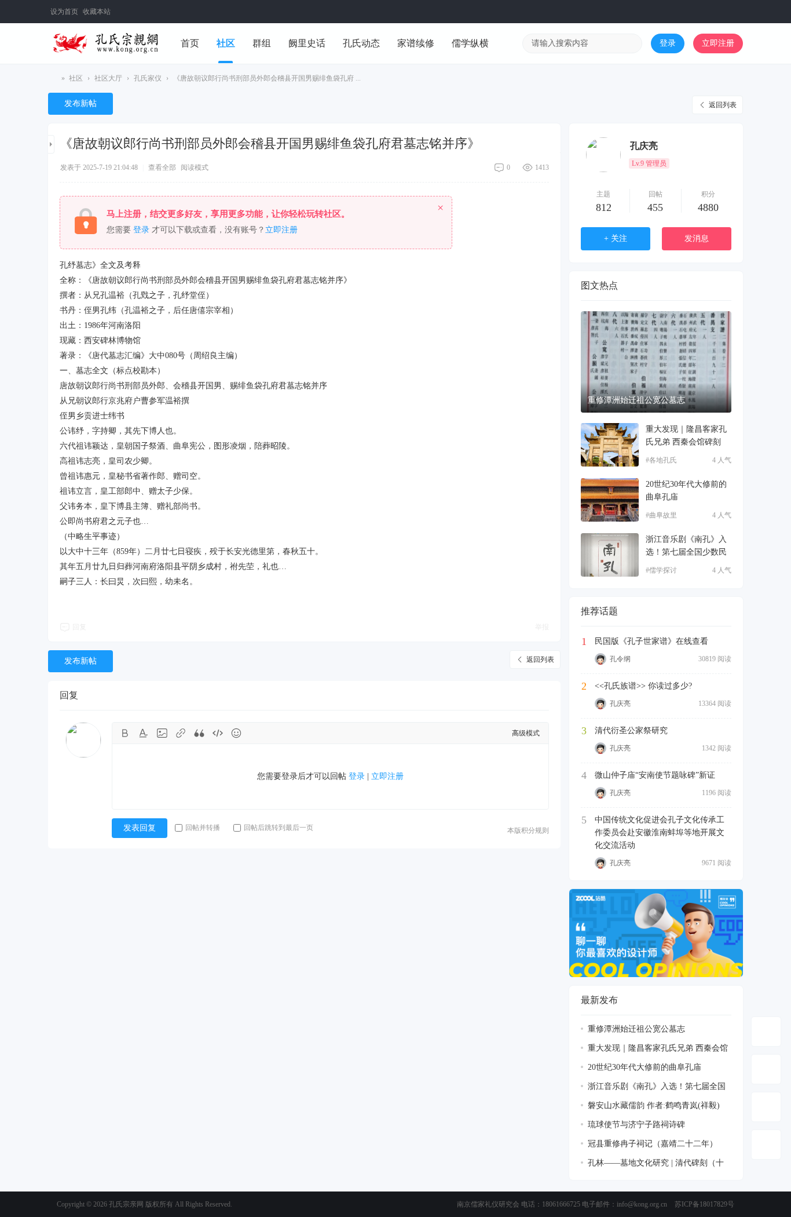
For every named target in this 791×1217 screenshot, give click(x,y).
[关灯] (766, 1031)
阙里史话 (306, 43)
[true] (629, 43)
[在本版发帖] (766, 1069)
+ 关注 (615, 238)
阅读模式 (194, 167)
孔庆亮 (644, 146)
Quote (199, 733)
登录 (668, 43)
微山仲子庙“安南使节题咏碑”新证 (655, 775)
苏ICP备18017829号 (704, 1204)
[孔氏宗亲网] (105, 43)
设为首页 (64, 12)
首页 (190, 43)
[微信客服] (766, 1106)
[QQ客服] (766, 1144)
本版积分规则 (528, 830)
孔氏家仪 (148, 78)
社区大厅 (108, 78)
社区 (226, 43)
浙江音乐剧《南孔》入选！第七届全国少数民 (686, 545)
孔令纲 (620, 659)
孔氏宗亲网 (52, 78)
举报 (542, 627)
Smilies (236, 733)
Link (181, 733)
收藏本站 (97, 12)
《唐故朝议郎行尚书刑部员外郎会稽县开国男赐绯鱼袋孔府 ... (267, 78)
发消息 (696, 238)
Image (162, 733)
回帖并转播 (202, 828)
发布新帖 (80, 103)
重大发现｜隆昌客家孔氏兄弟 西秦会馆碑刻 (686, 435)
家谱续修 (415, 43)
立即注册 (718, 43)
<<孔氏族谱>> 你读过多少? (643, 686)
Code (218, 733)
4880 (708, 207)
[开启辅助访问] (716, 11)
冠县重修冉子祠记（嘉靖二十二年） (652, 1143)
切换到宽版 (735, 16)
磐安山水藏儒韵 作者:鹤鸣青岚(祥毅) (654, 1105)
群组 (261, 43)
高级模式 (526, 733)
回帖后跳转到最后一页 (278, 828)
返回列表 (723, 105)
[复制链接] (489, 145)
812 (603, 207)
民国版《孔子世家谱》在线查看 (651, 641)
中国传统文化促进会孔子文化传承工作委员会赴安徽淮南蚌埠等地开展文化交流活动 (659, 832)
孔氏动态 (361, 43)
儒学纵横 (470, 43)
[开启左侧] (51, 144)
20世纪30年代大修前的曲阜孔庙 (686, 490)
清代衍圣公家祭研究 (631, 730)
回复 (79, 627)
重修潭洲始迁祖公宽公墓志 (636, 400)
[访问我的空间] (603, 154)
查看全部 (162, 167)
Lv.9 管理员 (649, 163)
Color (144, 733)
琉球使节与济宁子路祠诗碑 (636, 1124)
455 (655, 207)
